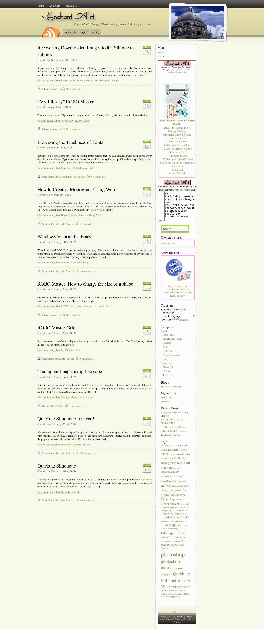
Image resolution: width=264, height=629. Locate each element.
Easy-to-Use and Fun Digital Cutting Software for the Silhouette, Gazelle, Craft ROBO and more (177, 291)
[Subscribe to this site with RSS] (50, 30)
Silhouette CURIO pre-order (173, 431)
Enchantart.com (168, 243)
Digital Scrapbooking (172, 338)
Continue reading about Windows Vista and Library (62, 262)
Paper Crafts (70, 32)
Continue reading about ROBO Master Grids (59, 350)
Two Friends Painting (170, 435)
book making (184, 454)
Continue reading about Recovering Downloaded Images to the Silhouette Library (77, 80)
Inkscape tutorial (174, 532)
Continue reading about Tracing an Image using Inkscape (65, 397)
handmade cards (167, 521)
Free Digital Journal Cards (173, 427)
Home (41, 6)
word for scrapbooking (170, 596)
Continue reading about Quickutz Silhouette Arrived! (63, 444)
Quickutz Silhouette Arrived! (65, 418)
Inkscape (45, 406)
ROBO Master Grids (57, 327)
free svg (164, 517)
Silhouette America (51, 89)
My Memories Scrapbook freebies (173, 544)
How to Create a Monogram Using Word (77, 189)
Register (161, 52)
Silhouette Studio (168, 593)
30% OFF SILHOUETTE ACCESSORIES (172, 421)
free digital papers (174, 492)
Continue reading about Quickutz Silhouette (59, 491)
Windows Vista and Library (64, 236)
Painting (95, 32)
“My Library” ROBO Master (65, 101)
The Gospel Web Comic (171, 386)
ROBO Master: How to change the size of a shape (85, 283)
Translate (184, 319)
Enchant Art (166, 397)
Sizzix (178, 593)
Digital (84, 32)
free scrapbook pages (178, 513)
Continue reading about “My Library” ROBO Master (63, 120)
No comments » (74, 89)
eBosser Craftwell (172, 478)
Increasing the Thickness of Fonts (70, 142)
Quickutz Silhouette (56, 465)
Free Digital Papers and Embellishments (173, 499)
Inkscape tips (172, 528)
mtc (173, 537)
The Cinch (167, 375)
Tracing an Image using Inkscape (69, 371)
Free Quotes (71, 6)
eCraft (177, 481)
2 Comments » (76, 406)
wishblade (185, 593)
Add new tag (166, 445)
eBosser (166, 371)
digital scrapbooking (170, 469)
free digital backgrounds (171, 490)
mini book (166, 537)
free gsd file (184, 507)
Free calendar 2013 (180, 485)
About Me (54, 6)
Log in (161, 56)
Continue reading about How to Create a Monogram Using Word (69, 215)
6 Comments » (87, 224)
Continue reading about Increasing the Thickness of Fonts (65, 168)
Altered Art (168, 367)
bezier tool (174, 454)
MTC (165, 346)
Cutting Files (168, 334)
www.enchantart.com (177, 72)
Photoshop (60, 176)
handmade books (178, 517)
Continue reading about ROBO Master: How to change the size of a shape (73, 306)
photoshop (173, 554)
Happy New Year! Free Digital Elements (174, 414)
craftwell (165, 458)
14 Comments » (87, 453)
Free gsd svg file (168, 510)
